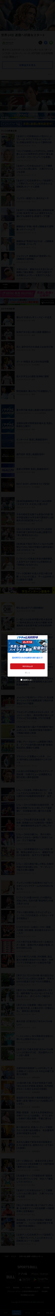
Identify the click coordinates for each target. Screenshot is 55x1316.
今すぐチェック (27, 666)
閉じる (27, 672)
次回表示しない (27, 680)
